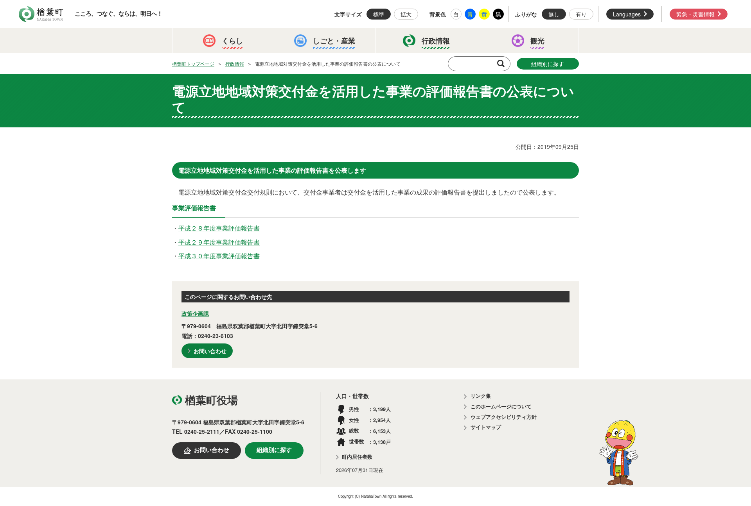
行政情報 (234, 63)
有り (581, 14)
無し (553, 14)
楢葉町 (41, 14)
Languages (627, 14)
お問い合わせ (210, 351)
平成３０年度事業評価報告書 (219, 255)
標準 (378, 14)
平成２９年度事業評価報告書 (219, 242)
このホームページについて (501, 406)
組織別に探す (547, 64)
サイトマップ (486, 427)
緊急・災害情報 (695, 14)
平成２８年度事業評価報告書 (219, 227)
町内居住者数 (357, 457)
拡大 (406, 14)
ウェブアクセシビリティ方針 (504, 417)
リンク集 (481, 396)
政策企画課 (195, 313)
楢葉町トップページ (193, 63)
